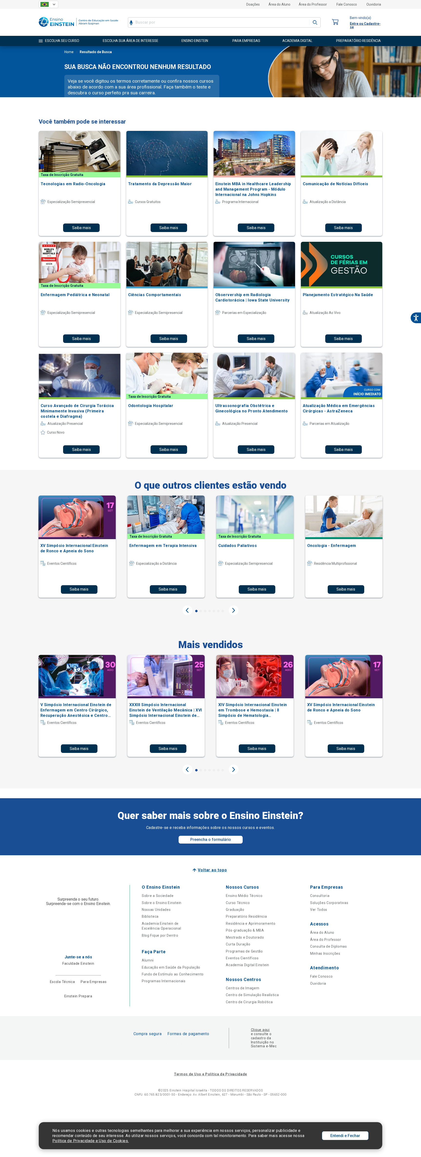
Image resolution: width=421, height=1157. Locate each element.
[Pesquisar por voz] (131, 22)
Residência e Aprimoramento (250, 923)
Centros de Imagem (242, 988)
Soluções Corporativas (329, 903)
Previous (187, 610)
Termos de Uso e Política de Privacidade (210, 1074)
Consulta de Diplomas (328, 946)
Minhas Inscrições (325, 953)
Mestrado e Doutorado (245, 937)
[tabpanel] (77, 546)
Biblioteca (150, 916)
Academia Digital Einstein (247, 965)
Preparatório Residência (246, 916)
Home (69, 52)
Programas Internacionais (164, 981)
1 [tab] (196, 611)
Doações (253, 4)
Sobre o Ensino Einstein (162, 903)
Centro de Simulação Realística (252, 995)
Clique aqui (260, 1030)
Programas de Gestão (244, 951)
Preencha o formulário (210, 839)
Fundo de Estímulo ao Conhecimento (173, 974)
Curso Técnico (238, 903)
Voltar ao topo (212, 870)
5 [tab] (214, 611)
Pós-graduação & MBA (245, 930)
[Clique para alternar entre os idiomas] (48, 4)
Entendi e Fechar (345, 1135)
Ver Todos (318, 910)
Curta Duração (238, 944)
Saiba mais (81, 227)
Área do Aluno (279, 4)
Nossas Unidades (156, 910)
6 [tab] (218, 611)
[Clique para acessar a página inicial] (78, 28)
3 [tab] (205, 611)
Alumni (148, 960)
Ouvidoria (373, 4)
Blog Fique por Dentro (160, 935)
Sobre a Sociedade (158, 896)
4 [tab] (209, 611)
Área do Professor (313, 4)
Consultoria (320, 896)
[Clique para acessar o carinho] (335, 22)
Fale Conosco (346, 4)
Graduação (235, 910)
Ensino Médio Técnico (244, 896)
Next (234, 610)
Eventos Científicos (242, 958)
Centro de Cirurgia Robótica (249, 1002)
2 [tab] (201, 611)
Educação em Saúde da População (171, 967)
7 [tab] (222, 611)
